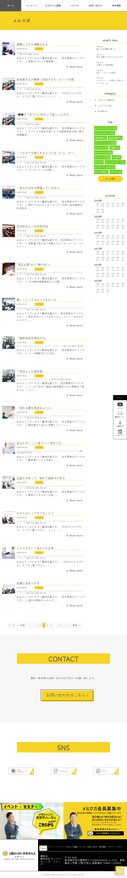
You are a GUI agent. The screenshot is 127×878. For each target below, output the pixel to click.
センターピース (62, 52)
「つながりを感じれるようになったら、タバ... (46, 153)
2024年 (98, 216)
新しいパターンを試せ (106, 72)
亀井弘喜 (23, 54)
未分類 (101, 111)
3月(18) (112, 227)
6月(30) (107, 205)
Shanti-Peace (23, 52)
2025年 (98, 200)
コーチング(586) (103, 157)
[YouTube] (120, 405)
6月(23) (97, 275)
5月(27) (102, 291)
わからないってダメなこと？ (35, 513)
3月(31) (122, 205)
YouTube (33, 87)
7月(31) (102, 205)
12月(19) (97, 221)
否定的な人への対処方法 (32, 226)
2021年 (98, 265)
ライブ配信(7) (102, 172)
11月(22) (102, 221)
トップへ (119, 872)
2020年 (98, 280)
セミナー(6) (116, 172)
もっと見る (110, 179)
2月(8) (117, 259)
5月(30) (102, 259)
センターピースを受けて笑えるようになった (110, 81)
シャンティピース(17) (116, 162)
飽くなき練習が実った (106, 49)
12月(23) (97, 269)
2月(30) (97, 211)
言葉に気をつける (28, 583)
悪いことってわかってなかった (37, 300)
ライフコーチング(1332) (106, 128)
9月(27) (112, 237)
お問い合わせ (95, 5)
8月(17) (117, 221)
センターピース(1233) (105, 133)
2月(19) (117, 275)
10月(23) (107, 269)
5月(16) (102, 275)
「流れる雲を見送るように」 (35, 408)
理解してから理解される (32, 44)
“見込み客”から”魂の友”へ (33, 265)
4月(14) (107, 275)
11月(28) (102, 237)
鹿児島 (36, 54)
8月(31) (117, 253)
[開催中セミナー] (120, 414)
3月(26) (112, 259)
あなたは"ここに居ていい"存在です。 (40, 443)
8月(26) (117, 285)
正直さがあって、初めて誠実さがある (41, 478)
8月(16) (117, 269)
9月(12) (112, 269)
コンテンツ (31, 5)
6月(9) (97, 227)
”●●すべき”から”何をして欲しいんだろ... (44, 114)
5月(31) (102, 243)
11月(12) (102, 285)
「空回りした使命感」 (31, 371)
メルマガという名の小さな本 (35, 548)
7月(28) (122, 253)
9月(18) (112, 285)
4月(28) (107, 259)
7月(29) (122, 285)
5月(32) (112, 205)
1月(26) (122, 243)
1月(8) (122, 259)
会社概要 (116, 5)
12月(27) (97, 237)
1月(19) (122, 275)
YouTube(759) (102, 147)
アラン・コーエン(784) (106, 142)
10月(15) (107, 285)
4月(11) (107, 291)
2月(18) (117, 227)
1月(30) (102, 211)
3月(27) (112, 243)
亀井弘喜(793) (116, 137)
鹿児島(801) (101, 137)
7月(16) (122, 221)
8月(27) (117, 237)
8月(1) (97, 205)
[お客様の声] (120, 423)
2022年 (98, 248)
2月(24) (117, 243)
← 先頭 (21, 625)
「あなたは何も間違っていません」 (39, 188)
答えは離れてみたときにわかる (110, 57)
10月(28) (107, 221)
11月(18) (102, 269)
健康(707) (115, 147)
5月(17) (102, 227)
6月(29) (97, 259)
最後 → (76, 625)
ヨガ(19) (99, 162)
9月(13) (112, 221)
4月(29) (117, 205)
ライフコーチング (71, 451)
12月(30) (97, 253)
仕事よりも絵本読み (105, 64)
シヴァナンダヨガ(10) (105, 167)
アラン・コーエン (37, 52)
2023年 (98, 232)
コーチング (49, 52)
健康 (30, 54)
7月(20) (122, 269)
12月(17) (97, 285)
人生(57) (117, 157)
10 (60, 625)
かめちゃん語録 (53, 5)
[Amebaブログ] (120, 432)
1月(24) (122, 227)
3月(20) (112, 275)
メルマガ (74, 5)
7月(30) (122, 237)
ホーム (10, 5)
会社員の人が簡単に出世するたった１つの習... (46, 79)
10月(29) (107, 237)
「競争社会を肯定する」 (32, 338)
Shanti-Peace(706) (104, 152)
